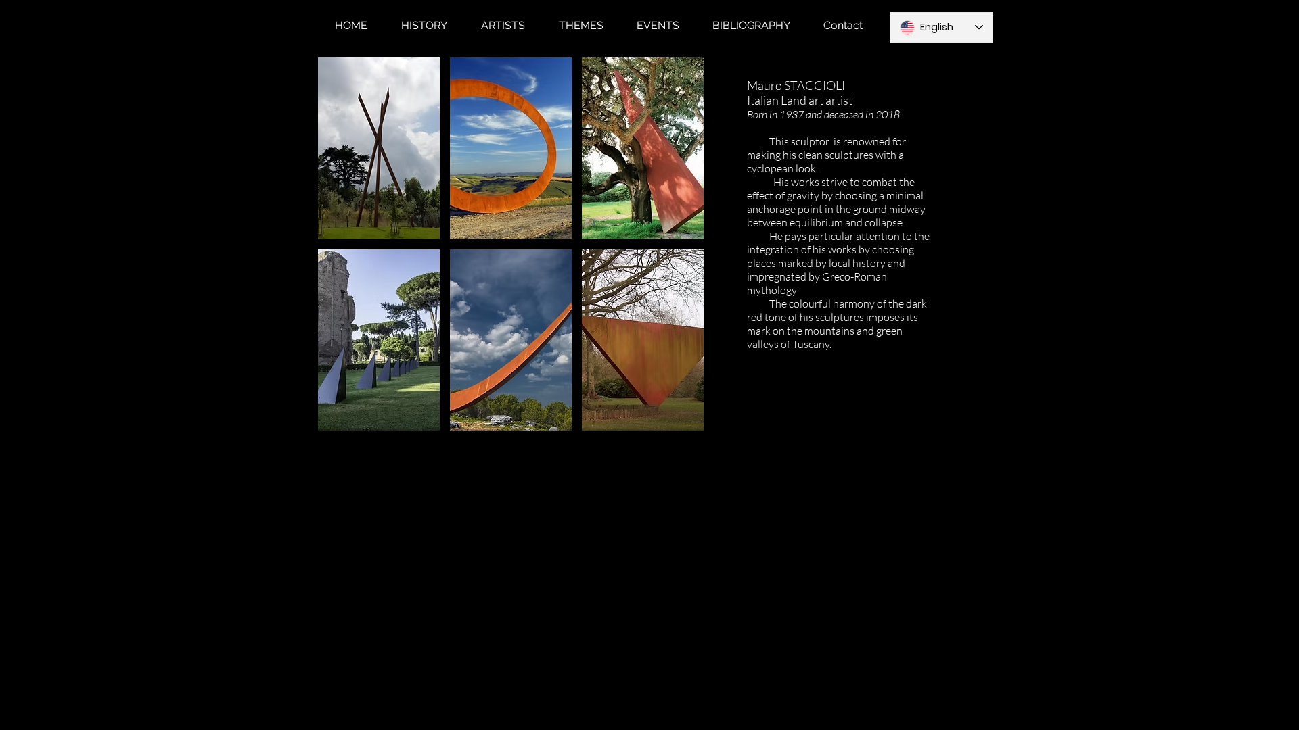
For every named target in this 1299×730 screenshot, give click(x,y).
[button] (379, 148)
